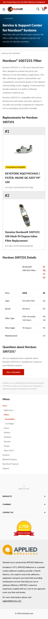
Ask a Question (13, 372)
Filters (6, 414)
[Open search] (38, 9)
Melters (7, 432)
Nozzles (7, 441)
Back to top (24, 489)
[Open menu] (4, 9)
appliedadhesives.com (12, 601)
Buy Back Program (11, 464)
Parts (5, 405)
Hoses (6, 428)
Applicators (9, 410)
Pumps (6, 446)
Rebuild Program (10, 459)
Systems (6, 455)
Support (6, 468)
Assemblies (8, 18)
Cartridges (9, 423)
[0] (43, 9)
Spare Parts (9, 450)
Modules (7, 437)
